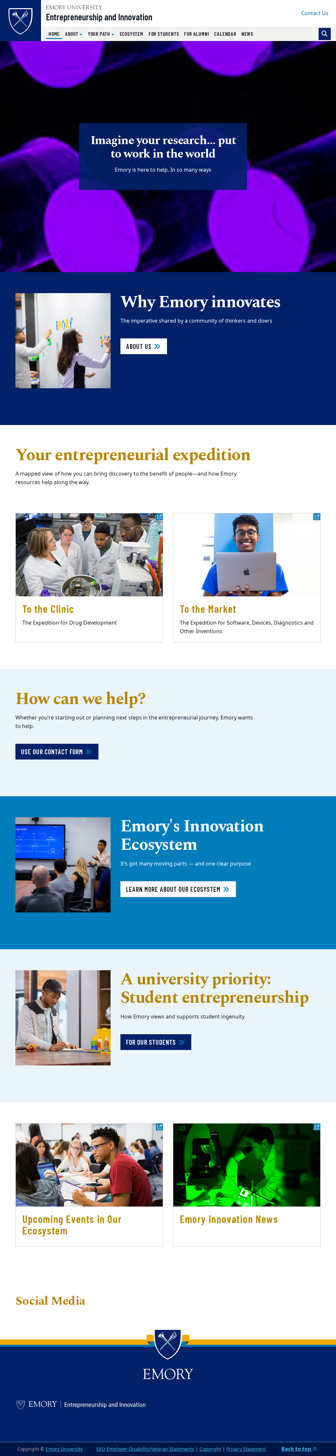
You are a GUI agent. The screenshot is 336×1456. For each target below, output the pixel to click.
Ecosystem (131, 34)
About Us (139, 346)
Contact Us (314, 13)
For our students (152, 1042)
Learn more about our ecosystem (174, 889)
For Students (164, 34)
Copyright (210, 1449)
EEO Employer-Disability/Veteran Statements (145, 1449)
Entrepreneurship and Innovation (99, 16)
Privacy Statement (246, 1449)
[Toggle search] (325, 34)
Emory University (64, 1449)
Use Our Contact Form (53, 752)
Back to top (296, 1449)
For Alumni (196, 34)
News (247, 34)
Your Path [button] (100, 34)
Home (55, 33)
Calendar (225, 34)
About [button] (72, 34)
